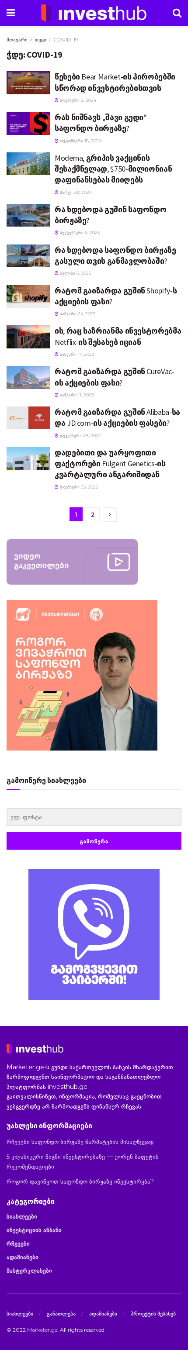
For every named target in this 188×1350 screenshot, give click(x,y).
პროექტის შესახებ (153, 1313)
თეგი (40, 39)
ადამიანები (22, 1257)
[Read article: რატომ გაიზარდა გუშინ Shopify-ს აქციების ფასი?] (28, 296)
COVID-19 (65, 39)
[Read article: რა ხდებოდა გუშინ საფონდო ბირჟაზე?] (28, 215)
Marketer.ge (42, 1329)
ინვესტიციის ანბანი (34, 1230)
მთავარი (17, 39)
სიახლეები (22, 1216)
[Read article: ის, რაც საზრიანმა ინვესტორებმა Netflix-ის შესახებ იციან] (28, 336)
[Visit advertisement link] (94, 934)
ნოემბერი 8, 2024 (77, 100)
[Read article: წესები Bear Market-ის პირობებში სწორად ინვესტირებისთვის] (28, 82)
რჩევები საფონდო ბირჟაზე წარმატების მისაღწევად (80, 1142)
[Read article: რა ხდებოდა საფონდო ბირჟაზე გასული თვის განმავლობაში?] (28, 256)
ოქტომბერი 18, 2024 (80, 141)
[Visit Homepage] (94, 13)
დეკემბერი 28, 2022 (80, 435)
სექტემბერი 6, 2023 (79, 232)
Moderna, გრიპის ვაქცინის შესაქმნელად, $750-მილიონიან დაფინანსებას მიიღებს (113, 169)
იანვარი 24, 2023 (77, 314)
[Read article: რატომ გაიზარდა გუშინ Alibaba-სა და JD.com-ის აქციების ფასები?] (28, 417)
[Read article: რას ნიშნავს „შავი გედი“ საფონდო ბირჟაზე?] (28, 123)
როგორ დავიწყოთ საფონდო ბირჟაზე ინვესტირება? (80, 1181)
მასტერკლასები (29, 1270)
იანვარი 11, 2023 (76, 395)
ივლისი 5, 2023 (75, 273)
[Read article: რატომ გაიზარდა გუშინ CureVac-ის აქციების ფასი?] (28, 377)
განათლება (61, 1313)
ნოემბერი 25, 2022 (78, 487)
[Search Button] (177, 13)
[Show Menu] (11, 13)
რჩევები (18, 1243)
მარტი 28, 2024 (75, 192)
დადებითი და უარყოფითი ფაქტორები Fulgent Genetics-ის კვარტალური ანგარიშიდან (110, 463)
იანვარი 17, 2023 (76, 354)
